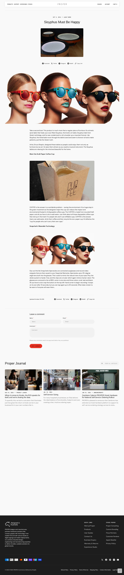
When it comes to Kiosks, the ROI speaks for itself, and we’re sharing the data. (22, 396)
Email (64, 318)
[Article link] (23, 379)
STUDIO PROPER (13, 570)
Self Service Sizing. (51, 395)
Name (31, 318)
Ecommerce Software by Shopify (27, 570)
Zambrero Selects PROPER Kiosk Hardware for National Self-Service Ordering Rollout (99, 396)
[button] (99, 4)
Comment (32, 326)
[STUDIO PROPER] (62, 4)
